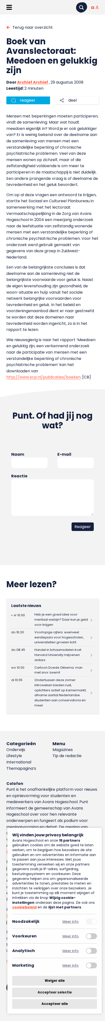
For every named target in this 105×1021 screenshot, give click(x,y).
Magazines (62, 749)
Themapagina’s (21, 768)
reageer (27, 100)
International (18, 762)
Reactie (19, 476)
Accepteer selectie (55, 992)
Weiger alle (55, 980)
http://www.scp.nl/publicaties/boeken (43, 377)
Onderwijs (15, 749)
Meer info (71, 921)
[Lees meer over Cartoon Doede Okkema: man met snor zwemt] (52, 670)
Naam (17, 454)
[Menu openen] (9, 7)
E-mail (64, 454)
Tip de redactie (67, 756)
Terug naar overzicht (32, 27)
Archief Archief (32, 82)
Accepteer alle (55, 1004)
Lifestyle (14, 756)
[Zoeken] (81, 7)
